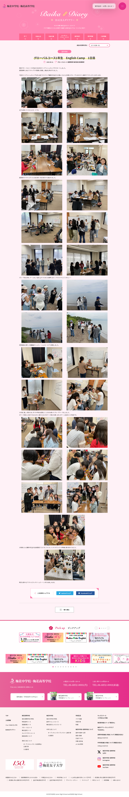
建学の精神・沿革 (80, 733)
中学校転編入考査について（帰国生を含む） (110, 743)
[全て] (25, 36)
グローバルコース (63, 62)
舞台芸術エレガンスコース (53, 724)
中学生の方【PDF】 (103, 746)
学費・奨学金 (79, 741)
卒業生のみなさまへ (47, 777)
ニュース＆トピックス (11, 725)
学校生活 (78, 715)
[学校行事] (51, 36)
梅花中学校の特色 (51, 719)
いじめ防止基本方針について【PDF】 (81, 777)
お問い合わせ (116, 780)
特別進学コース (26, 722)
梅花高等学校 (26, 715)
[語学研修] (90, 36)
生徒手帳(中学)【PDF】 (55, 780)
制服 (77, 724)
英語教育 (81, 62)
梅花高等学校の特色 (28, 719)
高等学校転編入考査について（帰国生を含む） (110, 735)
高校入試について (27, 741)
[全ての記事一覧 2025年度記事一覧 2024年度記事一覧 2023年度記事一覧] (99, 45)
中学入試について (51, 729)
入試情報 (8, 720)
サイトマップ (85, 780)
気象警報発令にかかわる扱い (29, 777)
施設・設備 (79, 735)
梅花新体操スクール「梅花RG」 (106, 723)
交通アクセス (79, 738)
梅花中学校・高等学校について (84, 729)
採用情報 (106, 780)
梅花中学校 (49, 715)
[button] (123, 658)
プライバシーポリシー (72, 780)
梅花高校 (76, 62)
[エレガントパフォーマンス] (64, 36)
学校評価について (62, 777)
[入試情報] (103, 36)
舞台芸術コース (26, 730)
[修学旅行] (77, 36)
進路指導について (27, 736)
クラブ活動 (79, 719)
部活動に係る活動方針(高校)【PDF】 (105, 777)
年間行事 (78, 722)
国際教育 (70, 62)
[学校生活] (38, 36)
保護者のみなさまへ (11, 777)
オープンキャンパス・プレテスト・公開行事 (59, 733)
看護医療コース (26, 724)
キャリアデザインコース (28, 733)
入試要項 (26, 749)
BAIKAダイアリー (11, 730)
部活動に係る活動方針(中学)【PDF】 (19, 780)
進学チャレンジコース (52, 722)
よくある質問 (79, 744)
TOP (7, 715)
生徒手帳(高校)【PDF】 (39, 780)
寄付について (96, 780)
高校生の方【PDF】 (103, 738)
